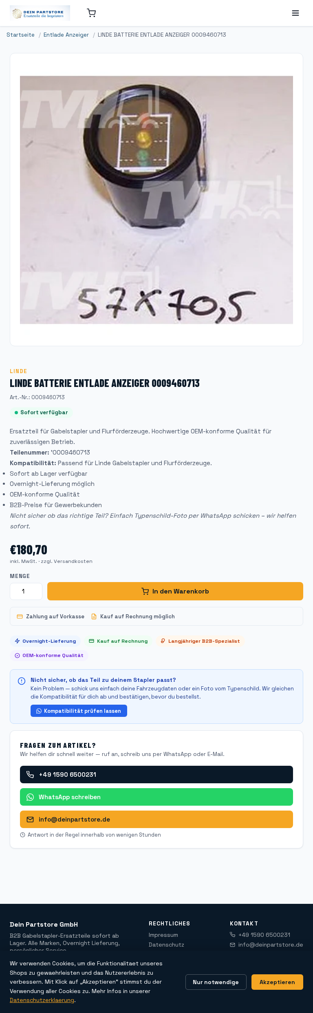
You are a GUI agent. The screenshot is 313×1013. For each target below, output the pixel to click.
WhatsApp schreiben (70, 797)
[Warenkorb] (91, 13)
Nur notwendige (216, 982)
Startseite (21, 34)
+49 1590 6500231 (67, 774)
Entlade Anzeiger (66, 34)
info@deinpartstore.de (74, 819)
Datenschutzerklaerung (42, 1000)
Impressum (163, 934)
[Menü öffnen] (295, 13)
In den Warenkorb (180, 591)
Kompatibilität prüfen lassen (82, 711)
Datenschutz (166, 944)
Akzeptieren (277, 982)
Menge (20, 576)
